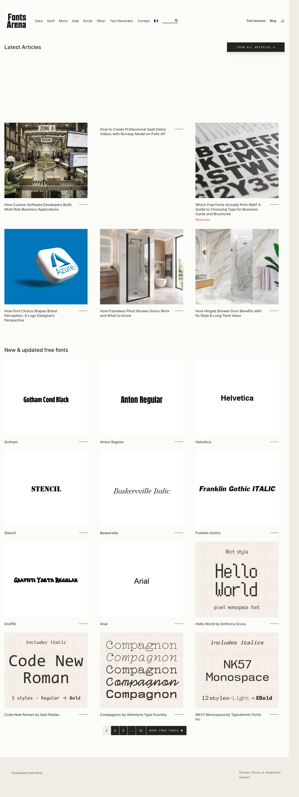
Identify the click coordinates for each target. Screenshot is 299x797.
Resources (202, 219)
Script (87, 21)
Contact (144, 21)
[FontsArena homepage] (16, 21)
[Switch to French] (156, 21)
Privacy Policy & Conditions (260, 772)
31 (141, 730)
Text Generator (121, 21)
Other (101, 21)
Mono (63, 21)
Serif (51, 21)
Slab (75, 21)
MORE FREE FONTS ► (166, 730)
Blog (273, 20)
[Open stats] (283, 20)
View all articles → (256, 47)
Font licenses (256, 20)
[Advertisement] (144, 89)
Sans (39, 21)
